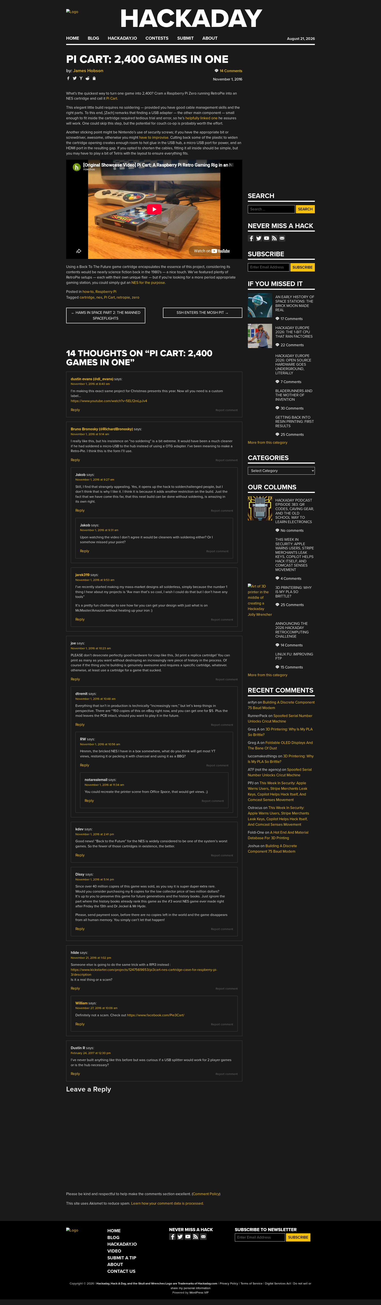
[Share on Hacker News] (81, 78)
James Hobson (88, 70)
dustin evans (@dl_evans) (92, 379)
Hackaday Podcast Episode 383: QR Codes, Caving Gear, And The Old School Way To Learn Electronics (294, 511)
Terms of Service (252, 1283)
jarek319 (82, 575)
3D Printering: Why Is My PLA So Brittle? (293, 592)
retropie (123, 297)
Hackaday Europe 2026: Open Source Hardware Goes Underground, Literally (293, 364)
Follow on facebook (251, 238)
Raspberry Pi (105, 291)
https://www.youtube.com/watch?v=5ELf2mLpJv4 (109, 401)
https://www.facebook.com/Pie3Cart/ (155, 1015)
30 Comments (292, 408)
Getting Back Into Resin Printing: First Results (294, 421)
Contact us (282, 238)
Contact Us (121, 1271)
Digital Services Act (278, 1283)
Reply (75, 410)
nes (99, 297)
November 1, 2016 (227, 79)
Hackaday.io (122, 38)
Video (114, 1251)
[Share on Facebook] (68, 78)
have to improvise (153, 137)
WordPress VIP (199, 1292)
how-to (88, 291)
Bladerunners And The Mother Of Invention (293, 395)
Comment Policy (206, 1194)
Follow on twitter (259, 238)
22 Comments (292, 345)
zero (135, 297)
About (210, 38)
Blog (93, 38)
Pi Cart (111, 98)
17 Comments (291, 318)
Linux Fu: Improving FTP (294, 656)
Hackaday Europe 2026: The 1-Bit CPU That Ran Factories (294, 332)
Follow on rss (274, 238)
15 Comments (291, 667)
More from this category (267, 442)
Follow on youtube (266, 238)
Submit (185, 38)
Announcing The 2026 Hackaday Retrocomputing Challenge (292, 630)
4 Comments (290, 578)
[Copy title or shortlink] (94, 78)
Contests (157, 38)
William (81, 1003)
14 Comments (230, 71)
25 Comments (292, 434)
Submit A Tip (121, 1258)
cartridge (87, 297)
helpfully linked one (201, 118)
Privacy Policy (229, 1283)
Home (72, 38)
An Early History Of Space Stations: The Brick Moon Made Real (294, 303)
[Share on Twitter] (75, 78)
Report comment (227, 410)
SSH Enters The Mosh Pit (203, 312)
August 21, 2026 (301, 38)
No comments (292, 530)
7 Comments (290, 382)
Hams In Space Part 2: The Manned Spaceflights (105, 315)
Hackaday (191, 18)
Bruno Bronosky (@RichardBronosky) (102, 429)
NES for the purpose (148, 282)
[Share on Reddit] (87, 78)
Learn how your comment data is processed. (167, 1203)
